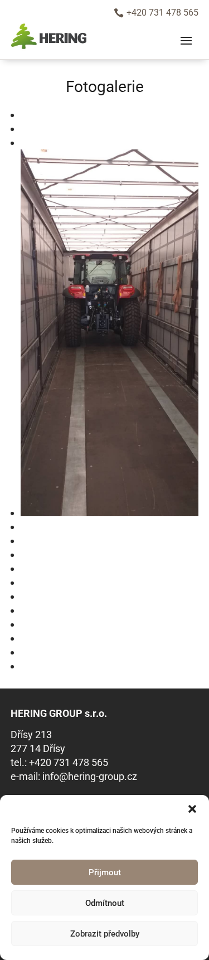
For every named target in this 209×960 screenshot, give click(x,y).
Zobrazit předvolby (104, 934)
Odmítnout (104, 903)
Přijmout (105, 872)
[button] (192, 808)
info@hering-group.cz (89, 776)
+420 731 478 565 (68, 762)
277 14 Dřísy (38, 748)
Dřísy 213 (31, 734)
